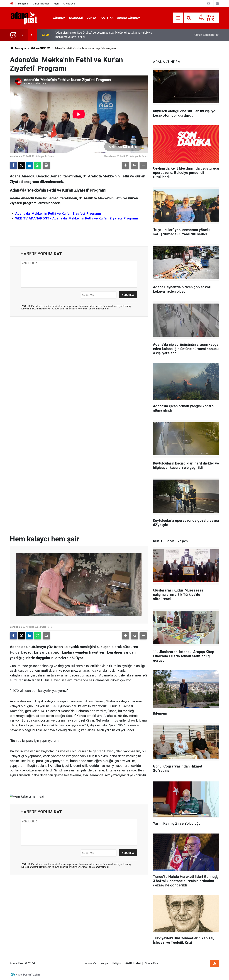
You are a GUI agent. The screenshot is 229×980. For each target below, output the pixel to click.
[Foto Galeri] (217, 3)
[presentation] (22, 35)
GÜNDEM (59, 17)
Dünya (91, 17)
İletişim (116, 963)
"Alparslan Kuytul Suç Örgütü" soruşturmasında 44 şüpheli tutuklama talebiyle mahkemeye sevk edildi (103, 35)
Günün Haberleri (41, 3)
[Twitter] (21, 165)
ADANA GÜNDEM (128, 17)
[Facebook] (13, 165)
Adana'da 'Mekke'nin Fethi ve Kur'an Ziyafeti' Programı (58, 213)
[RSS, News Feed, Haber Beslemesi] (214, 963)
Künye (104, 963)
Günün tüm (206, 34)
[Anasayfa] (12, 3)
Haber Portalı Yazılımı (28, 974)
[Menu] (178, 18)
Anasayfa (20, 48)
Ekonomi (76, 17)
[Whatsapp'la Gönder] (37, 165)
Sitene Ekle (69, 3)
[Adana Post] (28, 17)
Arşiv (56, 3)
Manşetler (23, 3)
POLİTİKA (106, 17)
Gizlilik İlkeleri (133, 963)
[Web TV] (209, 3)
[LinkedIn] (29, 165)
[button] (125, 165)
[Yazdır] (46, 165)
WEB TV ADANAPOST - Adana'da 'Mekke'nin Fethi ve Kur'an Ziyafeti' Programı (76, 218)
